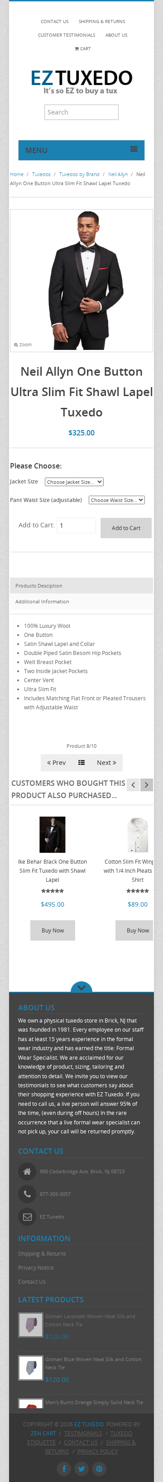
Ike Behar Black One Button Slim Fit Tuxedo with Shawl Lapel (52, 871)
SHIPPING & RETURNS (102, 21)
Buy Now (53, 930)
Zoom (25, 345)
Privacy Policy (97, 1451)
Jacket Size (24, 481)
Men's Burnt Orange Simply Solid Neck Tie (94, 1402)
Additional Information (42, 601)
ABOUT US (116, 35)
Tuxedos (41, 174)
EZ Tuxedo (89, 1424)
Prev (58, 762)
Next (105, 762)
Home (17, 174)
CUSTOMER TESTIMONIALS (66, 35)
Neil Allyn (118, 174)
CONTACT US (54, 21)
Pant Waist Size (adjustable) (46, 499)
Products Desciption (38, 585)
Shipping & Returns (42, 1253)
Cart (85, 49)
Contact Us (32, 1282)
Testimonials (83, 1433)
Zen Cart (43, 1433)
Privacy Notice (36, 1268)
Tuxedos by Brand (79, 174)
